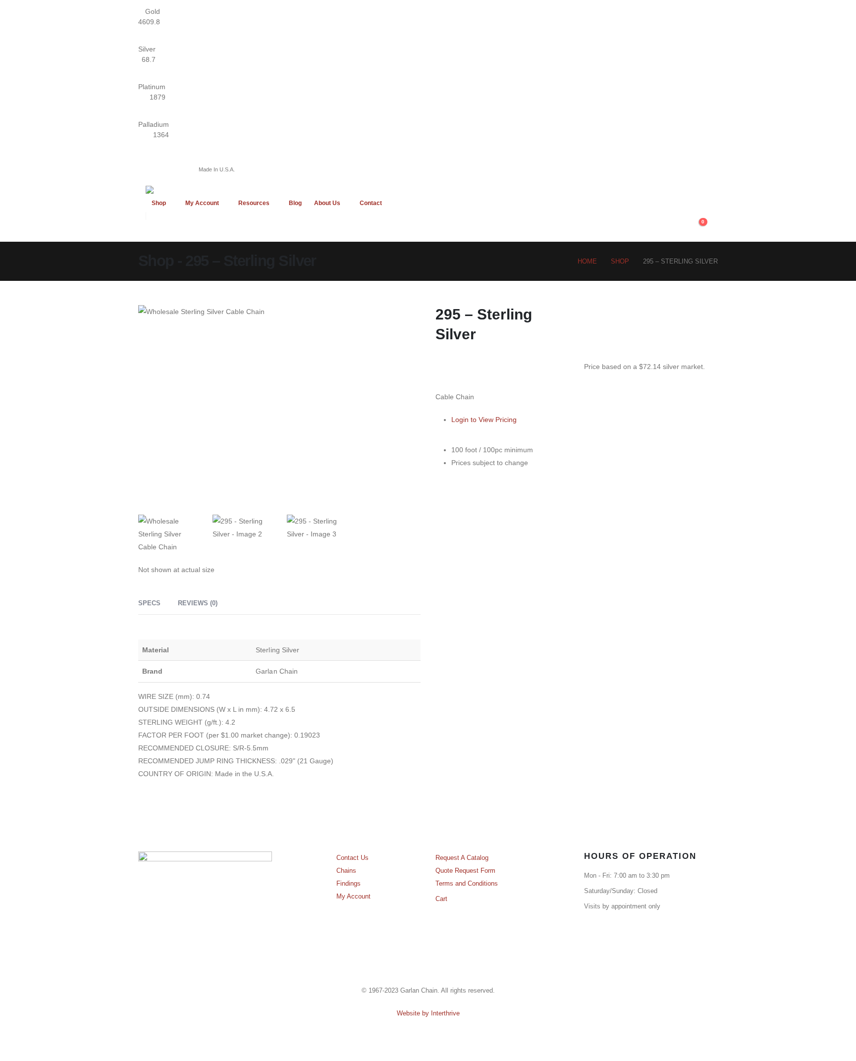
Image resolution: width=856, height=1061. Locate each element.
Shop (159, 203)
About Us (327, 203)
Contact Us (352, 857)
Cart (441, 899)
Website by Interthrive (428, 1013)
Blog (295, 203)
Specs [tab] (149, 603)
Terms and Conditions (466, 883)
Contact (371, 203)
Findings (348, 883)
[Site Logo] (200, 190)
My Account (202, 203)
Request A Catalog (461, 857)
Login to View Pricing (484, 420)
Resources (253, 203)
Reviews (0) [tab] (197, 603)
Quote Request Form (465, 870)
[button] (712, 227)
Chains (346, 870)
